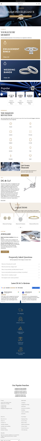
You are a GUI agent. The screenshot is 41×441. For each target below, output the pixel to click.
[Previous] (1, 94)
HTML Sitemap (24, 430)
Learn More (4, 251)
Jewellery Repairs (4, 424)
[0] (39, 4)
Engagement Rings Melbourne (20, 393)
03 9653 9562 (3, 406)
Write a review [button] (36, 287)
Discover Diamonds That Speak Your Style (20, 16)
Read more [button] (3, 301)
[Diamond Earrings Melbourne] (7, 217)
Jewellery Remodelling (5, 426)
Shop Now (25, 175)
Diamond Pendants (20, 224)
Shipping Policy (24, 419)
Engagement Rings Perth (20, 394)
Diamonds (23, 406)
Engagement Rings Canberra (20, 391)
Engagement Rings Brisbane (20, 389)
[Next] (39, 94)
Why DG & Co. (4, 419)
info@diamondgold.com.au (6, 408)
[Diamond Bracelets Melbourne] (34, 217)
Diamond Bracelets (33, 224)
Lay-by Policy (24, 420)
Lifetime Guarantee (25, 424)
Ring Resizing (3, 428)
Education (23, 413)
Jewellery (23, 402)
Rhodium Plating (4, 430)
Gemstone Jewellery (25, 408)
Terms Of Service (25, 428)
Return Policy (24, 422)
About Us (3, 420)
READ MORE (3, 200)
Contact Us (3, 422)
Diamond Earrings (7, 224)
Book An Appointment (20, 1)
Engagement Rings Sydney (20, 396)
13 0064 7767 (3, 407)
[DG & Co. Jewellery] (20, 4)
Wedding (23, 410)
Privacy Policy (24, 426)
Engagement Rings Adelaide (20, 388)
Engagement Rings (25, 404)
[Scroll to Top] (39, 435)
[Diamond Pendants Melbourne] (20, 217)
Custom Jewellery (25, 411)
